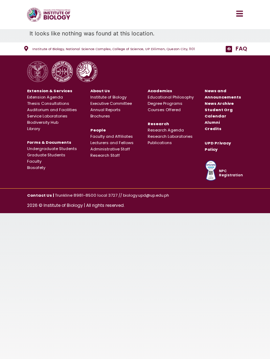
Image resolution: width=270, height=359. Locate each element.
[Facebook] (229, 49)
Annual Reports (105, 110)
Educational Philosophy (171, 97)
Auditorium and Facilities (52, 110)
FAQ (241, 49)
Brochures (100, 116)
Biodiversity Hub (42, 122)
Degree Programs (165, 103)
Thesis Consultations (48, 103)
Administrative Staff (110, 149)
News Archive (219, 103)
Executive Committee (111, 103)
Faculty (34, 161)
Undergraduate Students (52, 148)
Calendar (215, 116)
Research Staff (105, 155)
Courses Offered (164, 110)
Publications (160, 142)
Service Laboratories (47, 116)
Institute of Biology (108, 97)
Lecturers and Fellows (112, 142)
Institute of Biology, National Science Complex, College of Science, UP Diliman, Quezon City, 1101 (113, 49)
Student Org (219, 110)
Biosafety (36, 167)
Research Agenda (166, 130)
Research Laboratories (170, 136)
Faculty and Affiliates (111, 136)
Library (33, 128)
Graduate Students (46, 155)
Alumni (212, 122)
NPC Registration (231, 173)
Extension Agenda (45, 97)
